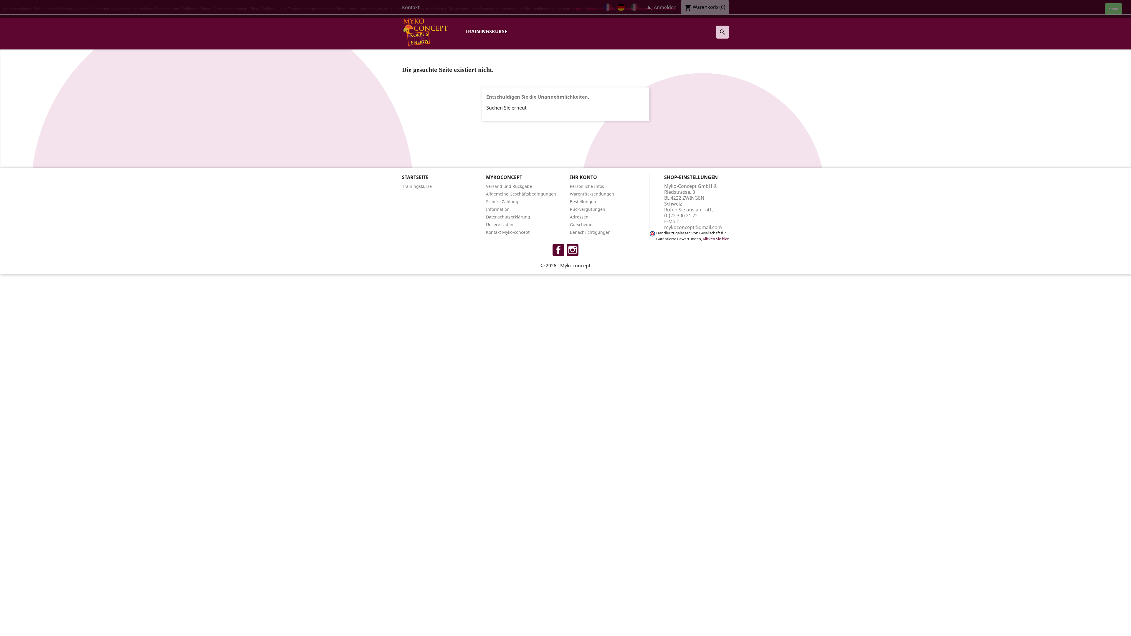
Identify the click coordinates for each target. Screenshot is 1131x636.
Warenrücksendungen (592, 194)
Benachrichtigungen (590, 232)
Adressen (579, 217)
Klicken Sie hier (716, 238)
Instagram (572, 250)
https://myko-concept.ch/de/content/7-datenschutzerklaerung (624, 9)
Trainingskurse (486, 31)
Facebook (558, 250)
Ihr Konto (583, 177)
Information (498, 209)
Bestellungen (583, 201)
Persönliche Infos (587, 186)
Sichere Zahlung (502, 201)
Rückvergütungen (587, 209)
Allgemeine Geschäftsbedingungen (521, 194)
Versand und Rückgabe (509, 186)
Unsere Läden (499, 224)
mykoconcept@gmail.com (693, 227)
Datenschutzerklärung (508, 217)
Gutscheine (581, 224)
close (1113, 8)
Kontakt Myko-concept (508, 232)
